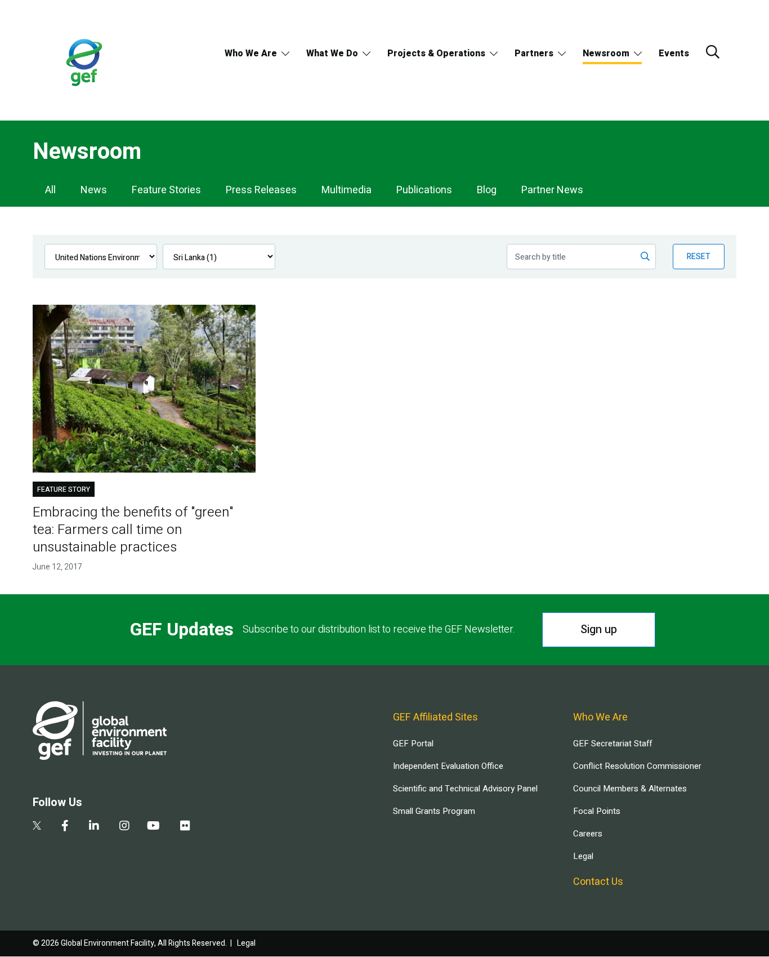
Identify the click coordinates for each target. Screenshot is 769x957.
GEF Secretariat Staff (612, 743)
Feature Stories (166, 190)
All (50, 190)
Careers (587, 833)
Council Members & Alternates (630, 788)
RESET (698, 256)
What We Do (332, 53)
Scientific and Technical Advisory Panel (465, 788)
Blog (487, 190)
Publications (424, 190)
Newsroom (606, 53)
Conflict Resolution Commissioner (637, 766)
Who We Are (251, 53)
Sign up (598, 629)
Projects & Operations (436, 53)
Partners (534, 53)
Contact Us (598, 881)
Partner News (552, 190)
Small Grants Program (434, 811)
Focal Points (596, 811)
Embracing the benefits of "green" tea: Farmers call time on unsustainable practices (133, 529)
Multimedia (346, 190)
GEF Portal (413, 743)
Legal (583, 856)
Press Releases (261, 190)
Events (674, 53)
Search (712, 52)
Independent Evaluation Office (448, 766)
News (94, 190)
